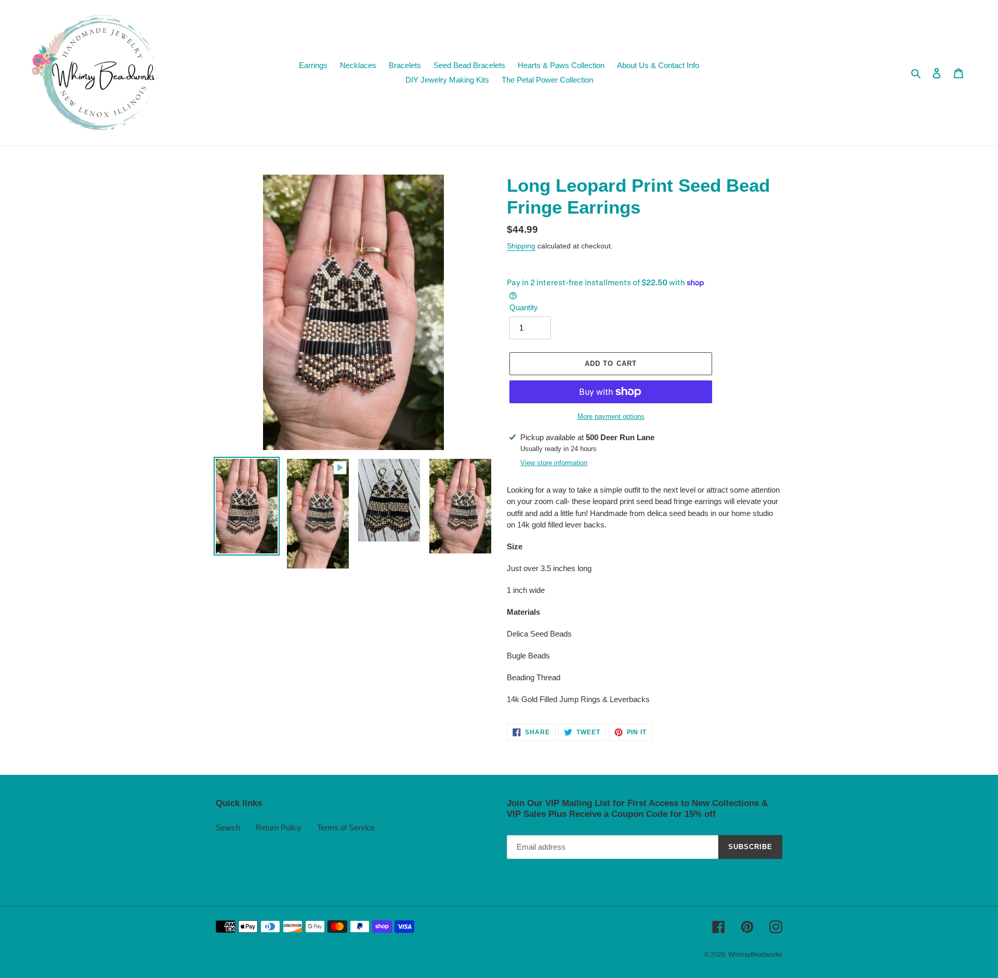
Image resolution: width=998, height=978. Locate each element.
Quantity (523, 307)
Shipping (521, 246)
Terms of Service (346, 827)
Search (228, 827)
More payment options (611, 416)
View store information (553, 463)
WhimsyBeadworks (755, 954)
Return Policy (278, 827)
